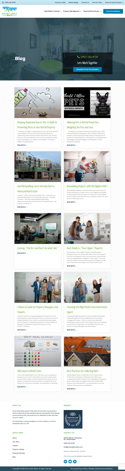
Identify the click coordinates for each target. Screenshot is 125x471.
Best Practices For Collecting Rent (82, 371)
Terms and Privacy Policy (79, 469)
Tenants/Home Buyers (91, 11)
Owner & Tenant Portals (113, 2)
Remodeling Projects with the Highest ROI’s (87, 186)
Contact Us (85, 2)
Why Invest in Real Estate (29, 371)
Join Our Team (97, 2)
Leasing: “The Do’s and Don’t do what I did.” (37, 248)
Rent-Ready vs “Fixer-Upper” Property (85, 248)
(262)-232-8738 (89, 57)
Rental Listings (73, 2)
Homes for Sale (60, 2)
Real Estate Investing (51, 11)
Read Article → (22, 145)
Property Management (71, 11)
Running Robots (107, 469)
